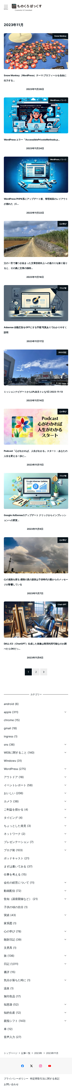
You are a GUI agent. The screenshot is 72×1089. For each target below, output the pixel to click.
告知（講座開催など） (18, 899)
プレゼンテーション (16, 842)
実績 (6, 915)
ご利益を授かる (13, 809)
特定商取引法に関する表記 (44, 1078)
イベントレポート (15, 785)
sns (6, 744)
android (9, 704)
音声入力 (9, 1037)
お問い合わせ (11, 1084)
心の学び (9, 931)
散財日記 (9, 939)
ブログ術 (9, 850)
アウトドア (11, 777)
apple (7, 712)
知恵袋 (8, 1004)
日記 (6, 964)
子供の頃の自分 (13, 907)
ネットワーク (12, 834)
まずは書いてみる (15, 866)
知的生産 (9, 1012)
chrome (9, 720)
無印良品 (9, 996)
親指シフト (11, 1021)
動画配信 (9, 890)
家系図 (8, 923)
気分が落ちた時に (15, 980)
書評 (6, 972)
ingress (8, 736)
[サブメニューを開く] (65, 711)
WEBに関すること (15, 752)
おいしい (9, 793)
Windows (10, 760)
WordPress (11, 769)
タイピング (11, 817)
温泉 (6, 988)
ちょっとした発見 (15, 826)
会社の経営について (16, 882)
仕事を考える (12, 874)
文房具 (8, 947)
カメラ (8, 801)
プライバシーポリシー (16, 1078)
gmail (7, 728)
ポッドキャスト (13, 858)
